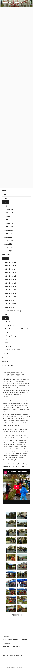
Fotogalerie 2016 (10, 297)
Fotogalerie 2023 (10, 272)
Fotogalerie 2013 (10, 307)
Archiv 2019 (8, 227)
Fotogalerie (6, 255)
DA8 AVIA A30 (9, 325)
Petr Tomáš (17, 372)
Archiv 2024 (8, 209)
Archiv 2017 (8, 233)
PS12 (6, 332)
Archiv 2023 (8, 213)
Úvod (4, 191)
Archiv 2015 (8, 240)
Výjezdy (7, 206)
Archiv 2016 (8, 237)
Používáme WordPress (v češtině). (12, 667)
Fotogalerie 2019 (10, 286)
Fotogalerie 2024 (10, 269)
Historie (5, 357)
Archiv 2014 (8, 244)
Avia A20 (7, 322)
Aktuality (5, 194)
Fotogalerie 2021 (10, 279)
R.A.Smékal (8, 346)
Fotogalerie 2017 (10, 293)
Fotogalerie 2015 (10, 300)
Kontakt (5, 361)
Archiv (4, 198)
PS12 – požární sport (11, 336)
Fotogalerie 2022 (10, 276)
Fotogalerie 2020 (10, 283)
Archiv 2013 (8, 247)
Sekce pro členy (7, 365)
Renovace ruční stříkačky (12, 311)
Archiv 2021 (8, 220)
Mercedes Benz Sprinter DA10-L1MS (16, 329)
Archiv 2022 (8, 216)
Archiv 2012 (8, 251)
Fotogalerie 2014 (10, 304)
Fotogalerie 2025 (10, 265)
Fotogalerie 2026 (10, 262)
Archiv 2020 (8, 223)
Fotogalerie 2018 (10, 290)
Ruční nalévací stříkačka (12, 350)
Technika (5, 314)
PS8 (5, 339)
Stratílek (7, 343)
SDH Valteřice (12, 2)
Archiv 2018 (8, 230)
